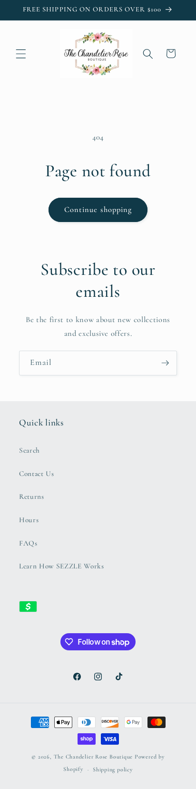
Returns (31, 496)
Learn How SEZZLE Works (61, 566)
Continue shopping (98, 209)
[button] (21, 53)
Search (29, 450)
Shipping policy (113, 769)
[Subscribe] (165, 363)
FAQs (28, 543)
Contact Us (36, 473)
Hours (29, 520)
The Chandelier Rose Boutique (93, 756)
